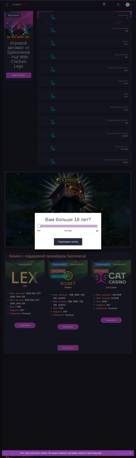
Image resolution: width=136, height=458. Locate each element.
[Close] (130, 453)
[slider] (39, 225)
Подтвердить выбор (68, 242)
